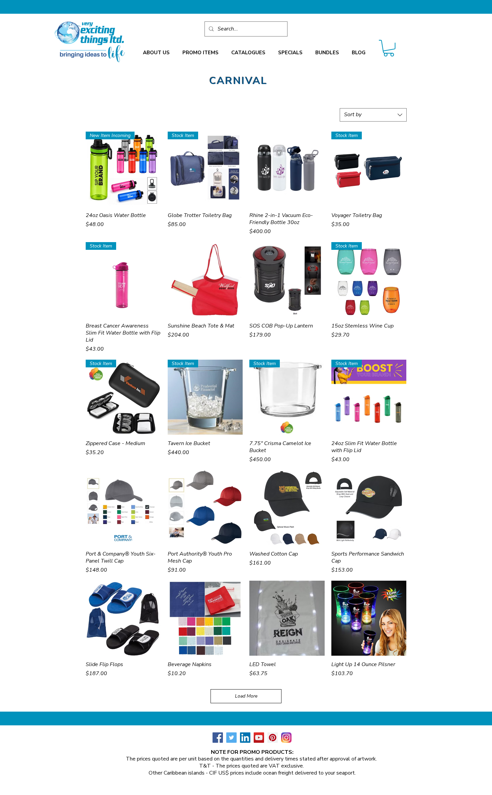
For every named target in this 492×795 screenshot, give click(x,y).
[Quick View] (287, 169)
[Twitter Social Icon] (231, 737)
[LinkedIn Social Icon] (245, 737)
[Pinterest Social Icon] (272, 737)
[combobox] (373, 115)
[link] (389, 48)
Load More (246, 696)
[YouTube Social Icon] (259, 737)
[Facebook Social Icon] (218, 737)
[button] (156, 53)
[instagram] (286, 737)
